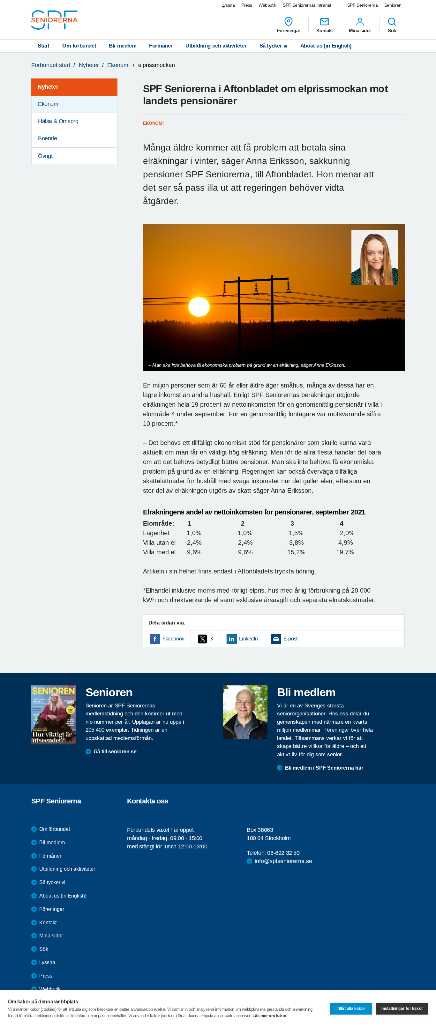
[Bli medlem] (245, 712)
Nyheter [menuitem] (48, 87)
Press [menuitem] (246, 5)
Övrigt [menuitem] (45, 156)
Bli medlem (122, 46)
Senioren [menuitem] (393, 5)
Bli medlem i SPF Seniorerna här (324, 768)
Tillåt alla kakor (351, 1008)
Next (398, 303)
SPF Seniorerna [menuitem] (362, 5)
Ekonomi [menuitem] (48, 104)
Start (43, 46)
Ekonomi (118, 65)
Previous (151, 303)
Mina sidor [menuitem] (360, 30)
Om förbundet (79, 46)
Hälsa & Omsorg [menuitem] (58, 121)
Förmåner (161, 46)
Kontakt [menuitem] (324, 30)
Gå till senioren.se (115, 751)
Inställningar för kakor (402, 1008)
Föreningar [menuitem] (288, 30)
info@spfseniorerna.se (283, 861)
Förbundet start (50, 65)
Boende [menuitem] (47, 138)
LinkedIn (248, 638)
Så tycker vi (273, 46)
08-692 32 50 (283, 853)
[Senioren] (53, 714)
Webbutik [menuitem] (267, 5)
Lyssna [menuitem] (228, 5)
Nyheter (89, 65)
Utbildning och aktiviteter (216, 46)
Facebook (173, 638)
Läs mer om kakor (269, 1015)
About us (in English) (326, 46)
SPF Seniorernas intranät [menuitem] (307, 5)
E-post (290, 638)
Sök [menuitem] (392, 30)
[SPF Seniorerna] (54, 20)
